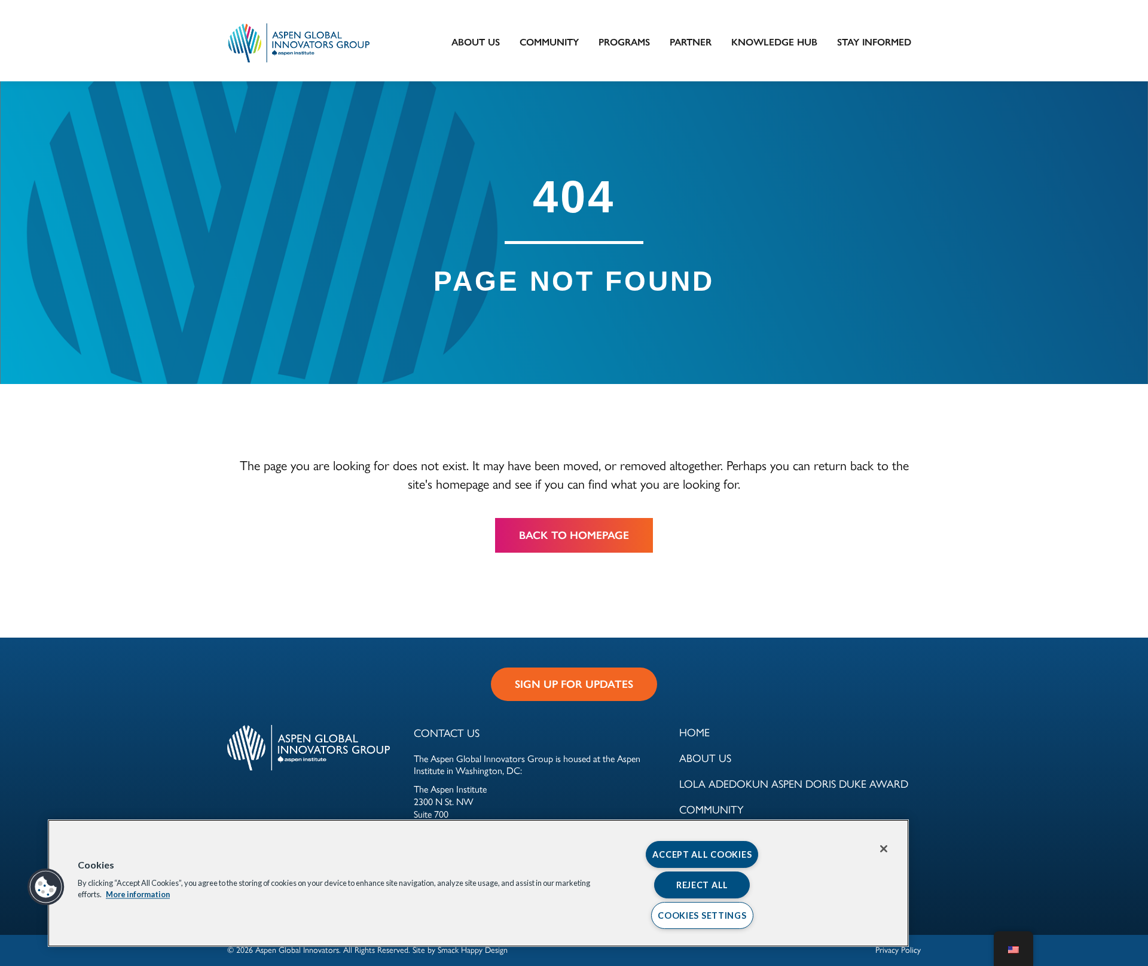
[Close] (884, 849)
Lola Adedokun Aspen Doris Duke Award (793, 783)
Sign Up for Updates (574, 684)
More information (138, 895)
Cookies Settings (702, 915)
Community (549, 42)
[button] (46, 887)
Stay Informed (874, 42)
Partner (691, 42)
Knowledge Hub (774, 42)
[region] (478, 883)
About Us (475, 42)
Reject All (702, 885)
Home (694, 731)
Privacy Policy (898, 949)
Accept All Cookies (702, 854)
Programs (624, 42)
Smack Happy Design (473, 949)
